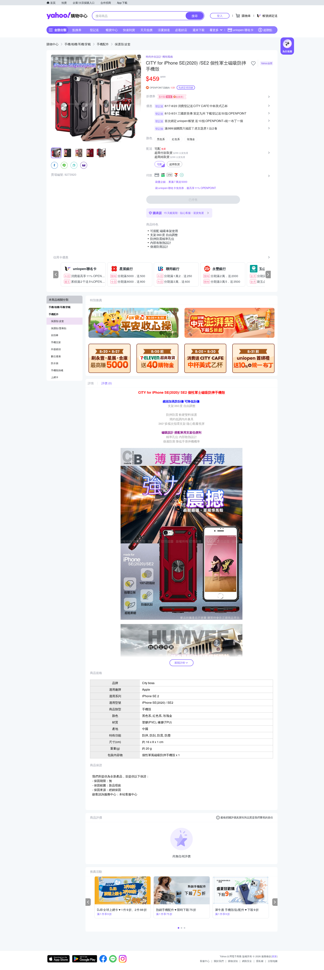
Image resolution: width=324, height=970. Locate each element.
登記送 (94, 30)
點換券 (76, 30)
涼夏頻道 (164, 30)
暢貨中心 (112, 30)
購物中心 (52, 44)
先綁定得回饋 (185, 87)
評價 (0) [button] (106, 383)
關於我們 (219, 961)
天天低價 (146, 30)
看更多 (214, 30)
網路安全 (247, 961)
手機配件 (103, 44)
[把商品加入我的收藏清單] (253, 63)
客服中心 (205, 961)
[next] (268, 274)
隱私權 (259, 961)
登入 (220, 16)
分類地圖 (273, 961)
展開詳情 (179, 662)
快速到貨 (129, 30)
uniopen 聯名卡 (243, 30)
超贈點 (267, 30)
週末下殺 (199, 30)
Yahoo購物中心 (66, 15)
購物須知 (233, 961)
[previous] (55, 274)
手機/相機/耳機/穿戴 (77, 44)
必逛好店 (181, 30)
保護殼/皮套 (122, 44)
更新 (274, 956)
